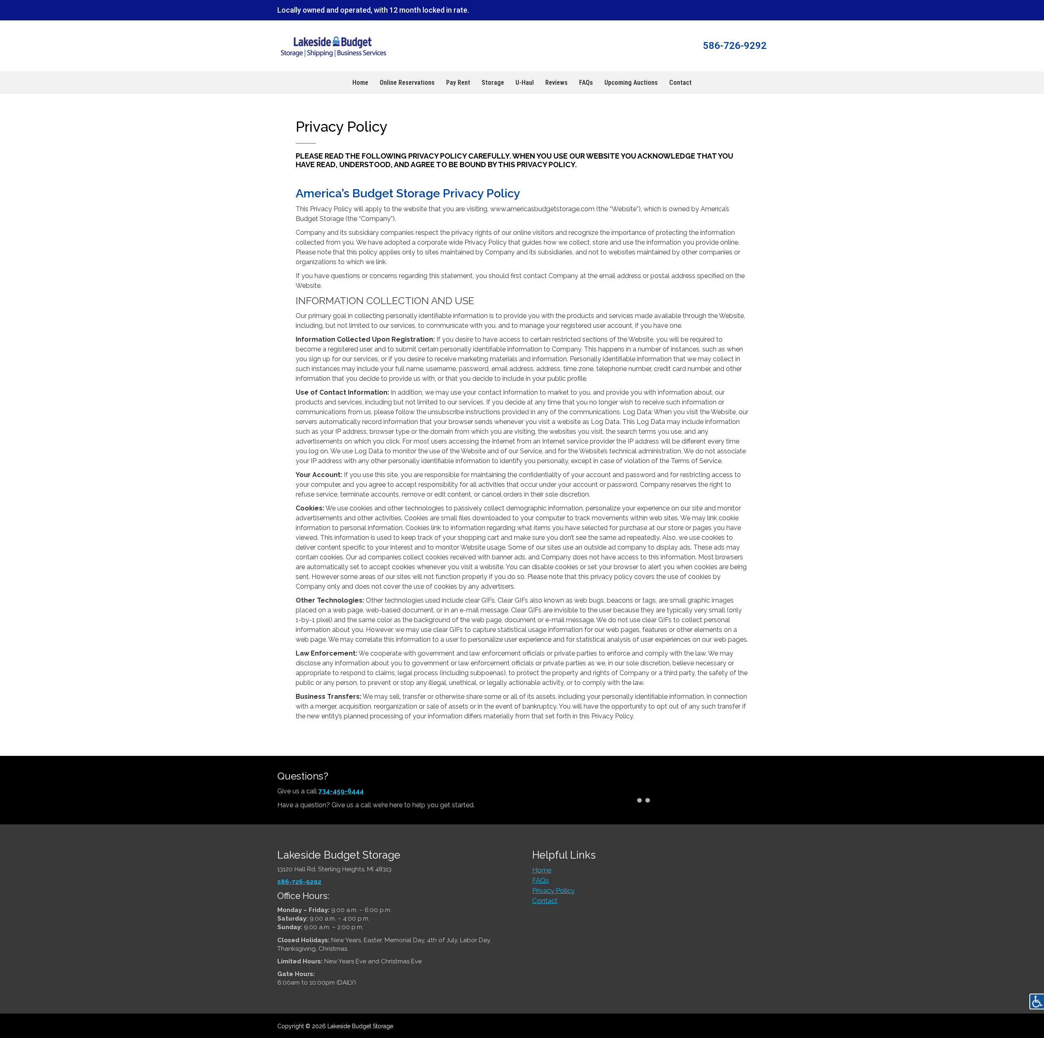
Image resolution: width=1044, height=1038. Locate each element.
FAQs (540, 880)
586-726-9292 (299, 882)
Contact (544, 901)
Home (541, 870)
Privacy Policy (553, 890)
